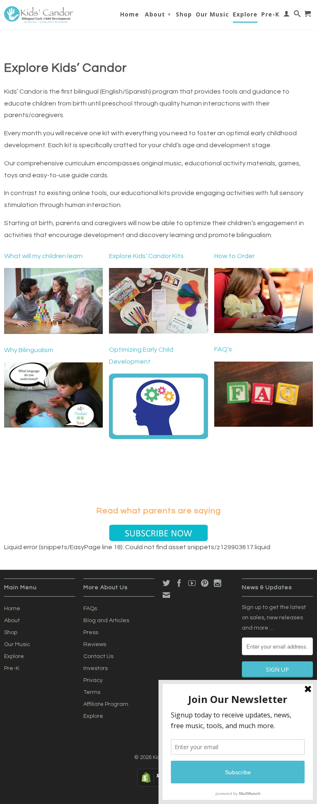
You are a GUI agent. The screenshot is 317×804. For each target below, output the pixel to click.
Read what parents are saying (158, 511)
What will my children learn (43, 256)
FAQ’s (223, 349)
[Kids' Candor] (39, 15)
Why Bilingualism (28, 350)
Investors (95, 668)
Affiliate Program (105, 704)
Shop (184, 14)
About (158, 14)
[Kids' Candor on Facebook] (179, 583)
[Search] (297, 15)
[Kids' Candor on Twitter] (166, 583)
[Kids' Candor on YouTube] (192, 583)
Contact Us (98, 656)
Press (90, 632)
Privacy (93, 680)
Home (129, 14)
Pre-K (270, 14)
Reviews (94, 644)
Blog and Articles (106, 620)
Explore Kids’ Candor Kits (146, 256)
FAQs (90, 608)
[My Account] (286, 15)
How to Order (234, 256)
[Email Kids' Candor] (166, 595)
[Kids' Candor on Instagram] (217, 583)
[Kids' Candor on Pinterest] (204, 583)
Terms (91, 692)
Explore (245, 14)
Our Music (212, 14)
